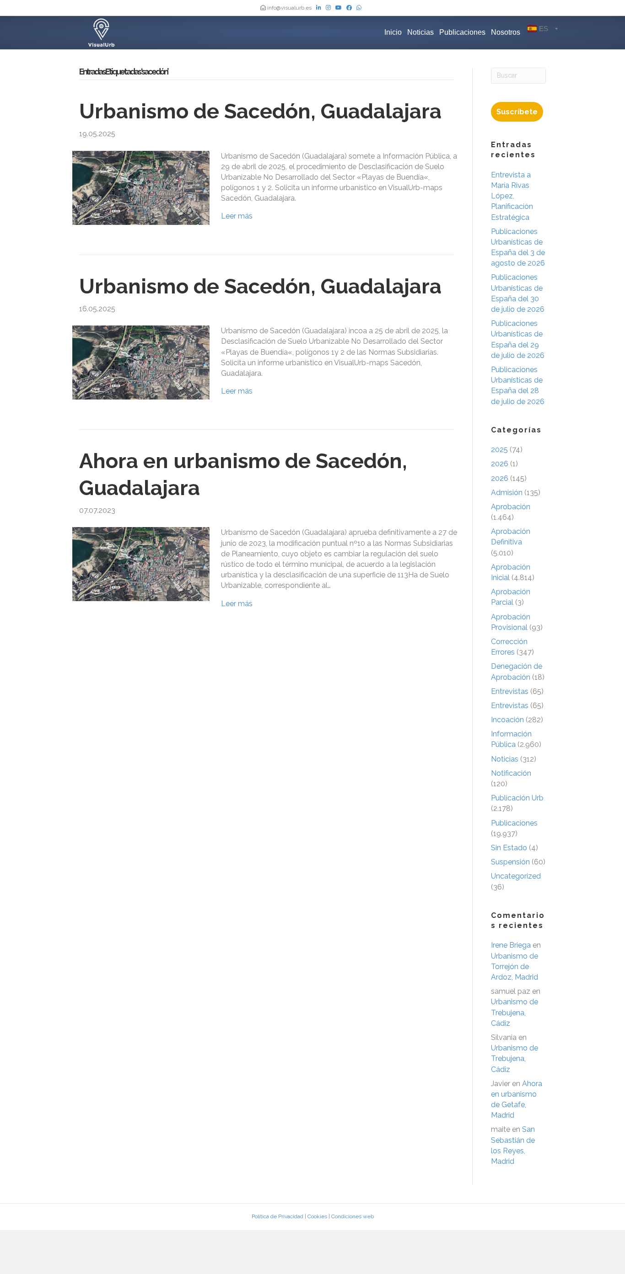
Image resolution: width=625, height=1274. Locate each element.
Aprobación (510, 506)
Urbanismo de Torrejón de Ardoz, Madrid (514, 966)
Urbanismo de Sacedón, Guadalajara (260, 111)
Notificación (511, 773)
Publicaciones (462, 32)
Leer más (237, 216)
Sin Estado (509, 847)
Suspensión (510, 862)
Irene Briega (511, 945)
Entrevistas (509, 691)
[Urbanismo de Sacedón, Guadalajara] (141, 187)
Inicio (393, 32)
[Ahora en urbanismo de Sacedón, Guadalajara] (141, 564)
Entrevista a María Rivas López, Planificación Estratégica (512, 196)
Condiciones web (352, 1216)
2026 (499, 463)
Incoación (507, 719)
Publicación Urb (517, 798)
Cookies (317, 1216)
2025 (499, 449)
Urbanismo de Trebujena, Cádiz (514, 1012)
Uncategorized (516, 876)
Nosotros (505, 32)
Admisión (507, 492)
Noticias (420, 32)
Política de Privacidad (277, 1216)
